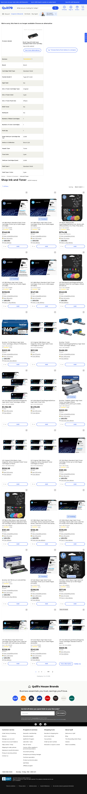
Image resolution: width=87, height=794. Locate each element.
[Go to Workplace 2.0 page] (72, 699)
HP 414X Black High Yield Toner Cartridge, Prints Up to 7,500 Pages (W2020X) (42, 641)
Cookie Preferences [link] (45, 786)
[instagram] (35, 724)
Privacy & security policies (9, 753)
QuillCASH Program (28, 739)
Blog (66, 736)
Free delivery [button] (7, 242)
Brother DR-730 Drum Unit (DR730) (14, 580)
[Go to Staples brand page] (48, 699)
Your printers (47, 739)
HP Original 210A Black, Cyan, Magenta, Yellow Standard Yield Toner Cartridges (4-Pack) (14, 462)
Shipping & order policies (9, 747)
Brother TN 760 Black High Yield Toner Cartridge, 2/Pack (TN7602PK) (14, 343)
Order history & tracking (9, 733)
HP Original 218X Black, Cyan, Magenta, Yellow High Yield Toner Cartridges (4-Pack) (42, 343)
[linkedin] (40, 724)
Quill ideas (26, 763)
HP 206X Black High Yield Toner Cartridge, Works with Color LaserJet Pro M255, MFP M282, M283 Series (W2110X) (71, 521)
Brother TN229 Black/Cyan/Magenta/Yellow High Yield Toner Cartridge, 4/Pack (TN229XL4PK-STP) (72, 343)
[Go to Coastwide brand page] (23, 699)
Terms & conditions (10, 786)
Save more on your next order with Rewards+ (14, 2)
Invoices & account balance (10, 741)
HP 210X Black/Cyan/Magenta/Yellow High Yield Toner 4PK (43, 401)
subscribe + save (28, 741)
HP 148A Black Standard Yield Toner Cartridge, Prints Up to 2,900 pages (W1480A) (43, 284)
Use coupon (61, 713)
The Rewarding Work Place (73, 739)
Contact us (5, 755)
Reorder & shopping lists (51, 733)
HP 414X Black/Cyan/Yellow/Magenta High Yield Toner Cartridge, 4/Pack (14, 401)
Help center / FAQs (7, 744)
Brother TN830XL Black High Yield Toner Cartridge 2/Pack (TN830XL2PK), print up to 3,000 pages (70, 402)
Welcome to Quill (70, 733)
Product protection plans (30, 760)
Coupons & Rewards (17, 14)
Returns (4, 736)
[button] (55, 8)
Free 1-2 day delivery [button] (67, 242)
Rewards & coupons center (52, 744)
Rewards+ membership (29, 733)
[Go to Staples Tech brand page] (56, 699)
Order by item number (50, 741)
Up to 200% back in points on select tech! (43, 2)
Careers (67, 741)
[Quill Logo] (7, 8)
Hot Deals (27, 14)
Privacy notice (22, 786)
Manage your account (8, 739)
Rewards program (28, 736)
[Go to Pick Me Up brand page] (31, 699)
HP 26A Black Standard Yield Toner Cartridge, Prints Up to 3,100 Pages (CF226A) (71, 462)
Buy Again (35, 14)
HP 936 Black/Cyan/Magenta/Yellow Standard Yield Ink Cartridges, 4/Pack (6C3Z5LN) (71, 284)
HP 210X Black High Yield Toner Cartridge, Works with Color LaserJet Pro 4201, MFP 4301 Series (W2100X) (14, 641)
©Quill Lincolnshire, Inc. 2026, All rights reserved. (24, 779)
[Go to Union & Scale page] (64, 699)
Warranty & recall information (10, 750)
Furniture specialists (29, 757)
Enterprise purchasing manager (32, 754)
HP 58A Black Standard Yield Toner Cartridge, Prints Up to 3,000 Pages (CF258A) (14, 224)
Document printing (28, 751)
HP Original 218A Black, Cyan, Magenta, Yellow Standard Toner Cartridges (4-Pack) (41, 462)
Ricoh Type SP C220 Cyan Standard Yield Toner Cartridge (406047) (32, 43)
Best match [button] (79, 187)
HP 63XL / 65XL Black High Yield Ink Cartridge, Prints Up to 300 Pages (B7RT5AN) (71, 581)
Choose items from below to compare (63, 50)
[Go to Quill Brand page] (15, 699)
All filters (5, 186)
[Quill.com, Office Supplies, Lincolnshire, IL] (6, 779)
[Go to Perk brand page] (39, 699)
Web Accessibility (70, 744)
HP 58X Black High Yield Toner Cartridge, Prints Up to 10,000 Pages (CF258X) (14, 284)
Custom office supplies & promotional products (30, 748)
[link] (26, 192)
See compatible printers (11, 236)
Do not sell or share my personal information (63, 786)
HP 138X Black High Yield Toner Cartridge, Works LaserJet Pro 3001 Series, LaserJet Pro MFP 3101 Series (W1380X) (42, 521)
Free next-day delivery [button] (10, 360)
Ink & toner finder (49, 736)
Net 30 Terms (27, 744)
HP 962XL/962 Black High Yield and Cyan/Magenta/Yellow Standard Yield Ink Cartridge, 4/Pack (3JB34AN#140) (14, 521)
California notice (33, 786)
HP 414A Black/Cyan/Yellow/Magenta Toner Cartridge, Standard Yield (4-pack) (71, 641)
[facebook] (45, 724)
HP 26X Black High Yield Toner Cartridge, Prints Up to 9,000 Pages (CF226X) (42, 581)
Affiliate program (28, 765)
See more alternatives (32, 50)
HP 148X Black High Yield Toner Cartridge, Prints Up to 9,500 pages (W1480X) (42, 224)
